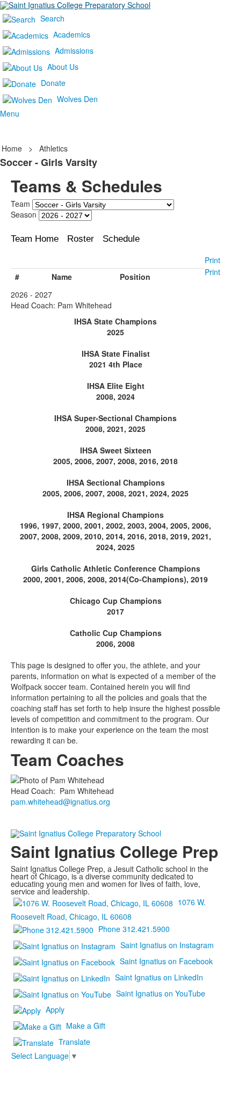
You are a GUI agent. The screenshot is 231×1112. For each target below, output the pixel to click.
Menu (9, 113)
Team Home (35, 239)
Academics (71, 34)
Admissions (74, 50)
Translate (74, 1041)
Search (52, 18)
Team (20, 203)
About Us (62, 66)
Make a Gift (85, 1025)
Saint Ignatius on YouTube (160, 993)
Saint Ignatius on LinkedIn (159, 977)
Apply (55, 1009)
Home (13, 148)
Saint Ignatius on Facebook (166, 961)
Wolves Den (77, 98)
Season (24, 214)
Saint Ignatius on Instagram (167, 945)
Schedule (121, 239)
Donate (53, 82)
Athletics (53, 148)
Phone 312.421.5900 (134, 928)
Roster (80, 239)
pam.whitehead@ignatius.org (60, 801)
